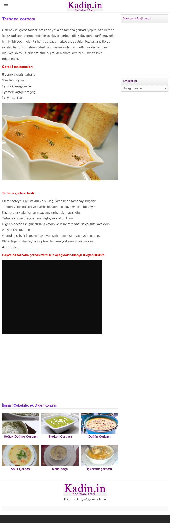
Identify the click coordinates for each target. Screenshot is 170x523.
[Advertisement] (60, 371)
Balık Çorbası (21, 469)
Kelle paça (60, 469)
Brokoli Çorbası (60, 437)
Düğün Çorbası (99, 437)
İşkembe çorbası (99, 469)
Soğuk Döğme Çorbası (21, 437)
